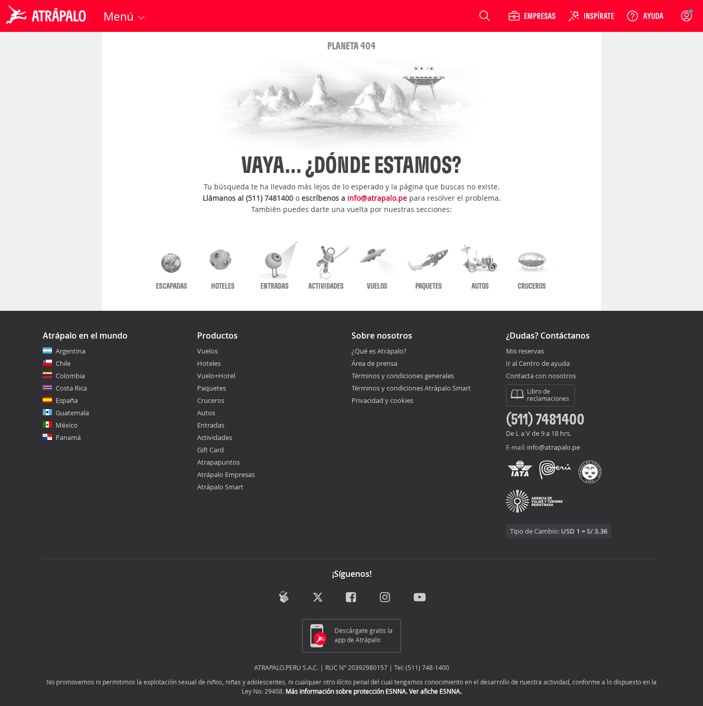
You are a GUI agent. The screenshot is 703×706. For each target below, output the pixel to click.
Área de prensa (374, 363)
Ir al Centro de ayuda (538, 364)
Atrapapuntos (218, 462)
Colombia (70, 375)
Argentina (70, 351)
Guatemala (72, 412)
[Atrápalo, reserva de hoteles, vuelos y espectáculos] (47, 16)
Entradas (210, 425)
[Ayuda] (644, 16)
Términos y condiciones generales (402, 375)
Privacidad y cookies (382, 400)
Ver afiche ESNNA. (435, 691)
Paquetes (211, 388)
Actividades (214, 437)
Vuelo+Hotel (216, 375)
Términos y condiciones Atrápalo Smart (411, 388)
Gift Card (210, 449)
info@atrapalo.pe (377, 198)
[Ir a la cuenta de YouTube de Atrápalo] (420, 598)
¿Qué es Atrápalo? (379, 351)
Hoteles (209, 363)
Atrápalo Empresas (226, 474)
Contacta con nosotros (541, 376)
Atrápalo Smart (220, 486)
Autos (206, 412)
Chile (63, 363)
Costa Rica (71, 388)
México (67, 425)
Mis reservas (525, 351)
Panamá (68, 437)
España (67, 400)
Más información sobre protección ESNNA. (347, 691)
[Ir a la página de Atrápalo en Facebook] (352, 598)
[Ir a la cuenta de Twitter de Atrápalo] (318, 598)
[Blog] (284, 597)
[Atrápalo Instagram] (386, 598)
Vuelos (207, 351)
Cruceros (210, 400)
